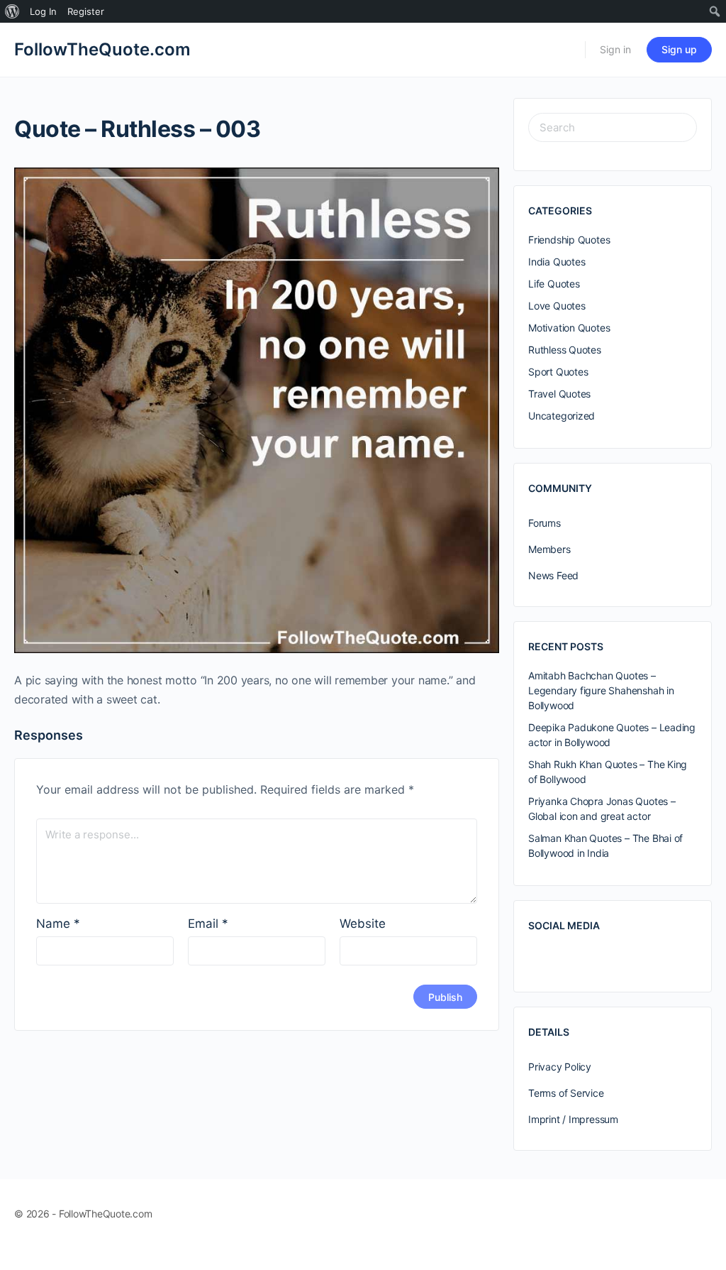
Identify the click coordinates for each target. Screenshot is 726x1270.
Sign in (615, 49)
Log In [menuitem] (43, 11)
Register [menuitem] (85, 11)
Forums (544, 523)
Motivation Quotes (569, 328)
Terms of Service (566, 1093)
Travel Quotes (559, 394)
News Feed (553, 575)
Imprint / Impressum (573, 1119)
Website (363, 923)
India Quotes (556, 262)
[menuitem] (12, 11)
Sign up (679, 49)
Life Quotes (554, 284)
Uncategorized (561, 416)
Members (549, 549)
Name (58, 923)
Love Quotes (557, 306)
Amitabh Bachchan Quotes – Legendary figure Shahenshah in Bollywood (601, 690)
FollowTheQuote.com (102, 49)
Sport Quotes (558, 372)
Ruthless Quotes (564, 350)
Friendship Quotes (569, 240)
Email (208, 923)
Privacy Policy (559, 1067)
